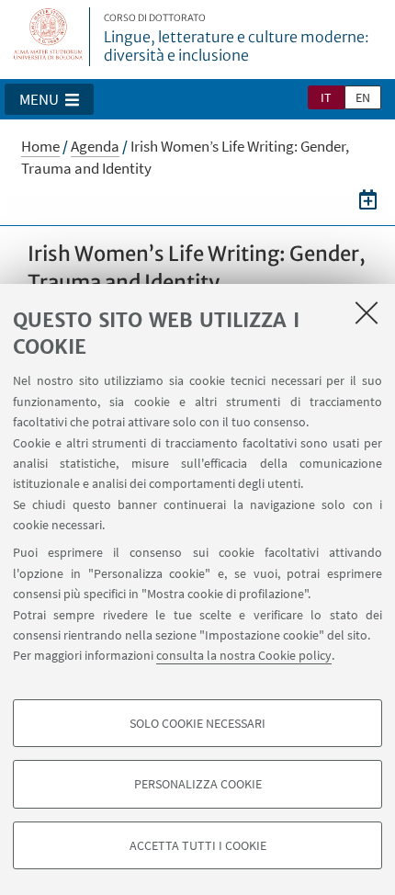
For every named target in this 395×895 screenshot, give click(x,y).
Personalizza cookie (198, 784)
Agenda (95, 146)
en (363, 97)
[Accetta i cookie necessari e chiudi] (366, 312)
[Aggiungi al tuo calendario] (368, 199)
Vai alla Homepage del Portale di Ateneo (48, 36)
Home (40, 146)
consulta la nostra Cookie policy (244, 655)
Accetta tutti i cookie (198, 845)
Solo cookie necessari (197, 723)
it (326, 97)
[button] (49, 99)
